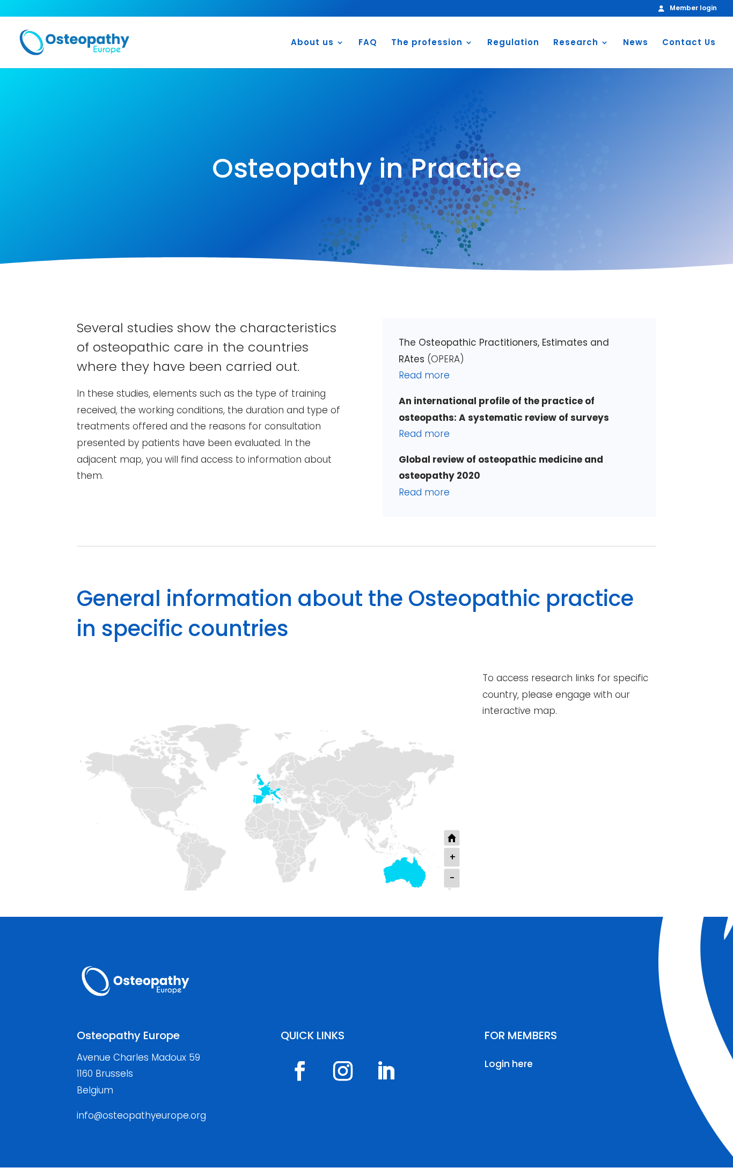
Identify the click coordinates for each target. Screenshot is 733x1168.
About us (312, 43)
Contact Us (689, 43)
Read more (424, 375)
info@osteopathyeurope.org (141, 1115)
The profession (427, 43)
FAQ (367, 43)
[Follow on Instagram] (343, 1071)
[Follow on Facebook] (300, 1071)
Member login (693, 8)
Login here (509, 1063)
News (635, 43)
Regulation (513, 43)
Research (575, 43)
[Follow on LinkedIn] (385, 1071)
